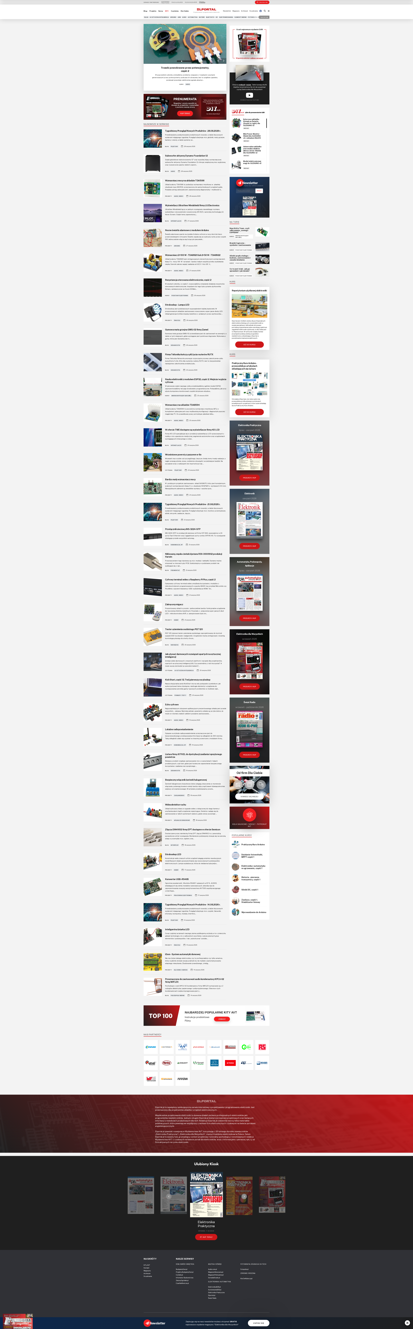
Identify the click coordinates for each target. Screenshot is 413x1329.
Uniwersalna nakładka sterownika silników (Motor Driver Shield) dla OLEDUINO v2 (252, 150)
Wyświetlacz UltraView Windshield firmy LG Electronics (192, 205)
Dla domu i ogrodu (180, 970)
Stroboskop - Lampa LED (177, 304)
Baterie (202, 17)
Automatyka (192, 17)
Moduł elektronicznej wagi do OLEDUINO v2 (252, 162)
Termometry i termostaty (189, 81)
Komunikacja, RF (177, 544)
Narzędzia (174, 645)
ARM (179, 17)
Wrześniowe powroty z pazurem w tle (183, 454)
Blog (145, 11)
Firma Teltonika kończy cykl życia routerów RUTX (189, 354)
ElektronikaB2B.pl (214, 1287)
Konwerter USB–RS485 (177, 879)
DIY (217, 17)
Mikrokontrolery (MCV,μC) (181, 395)
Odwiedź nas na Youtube (249, 100)
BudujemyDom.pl (181, 1269)
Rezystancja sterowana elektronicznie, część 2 (188, 280)
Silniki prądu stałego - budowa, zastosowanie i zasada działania (240, 258)
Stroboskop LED (173, 854)
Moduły (246, 128)
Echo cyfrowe (172, 704)
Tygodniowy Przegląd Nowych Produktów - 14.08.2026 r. (192, 904)
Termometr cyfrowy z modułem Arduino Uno (185, 67)
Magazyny (236, 11)
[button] (218, 61)
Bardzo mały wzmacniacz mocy (180, 479)
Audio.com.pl (212, 1269)
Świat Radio (212, 1298)
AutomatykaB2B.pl (214, 1290)
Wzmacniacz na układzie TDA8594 (182, 405)
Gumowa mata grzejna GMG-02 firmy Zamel (186, 329)
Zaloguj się (263, 2)
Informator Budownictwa (184, 1278)
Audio (184, 17)
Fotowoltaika (253, 17)
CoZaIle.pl (179, 1275)
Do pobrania (253, 11)
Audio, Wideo (178, 196)
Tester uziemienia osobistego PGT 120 (184, 629)
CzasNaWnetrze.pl (182, 1283)
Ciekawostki (175, 345)
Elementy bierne (241, 17)
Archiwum (244, 11)
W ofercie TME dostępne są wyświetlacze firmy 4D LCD (192, 429)
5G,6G (146, 17)
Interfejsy (175, 845)
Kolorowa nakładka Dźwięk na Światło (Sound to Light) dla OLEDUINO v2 (251, 122)
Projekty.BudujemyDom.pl (184, 1272)
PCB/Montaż (175, 570)
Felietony (174, 146)
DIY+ (167, 11)
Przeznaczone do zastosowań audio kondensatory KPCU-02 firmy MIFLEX (194, 980)
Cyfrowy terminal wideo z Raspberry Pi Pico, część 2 (190, 579)
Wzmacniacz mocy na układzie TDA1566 (184, 180)
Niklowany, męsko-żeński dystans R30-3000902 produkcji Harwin (193, 555)
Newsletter (227, 11)
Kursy (160, 11)
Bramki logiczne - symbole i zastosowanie (240, 244)
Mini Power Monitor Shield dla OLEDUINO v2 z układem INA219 (252, 136)
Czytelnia (175, 11)
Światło (177, 320)
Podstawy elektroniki (180, 295)
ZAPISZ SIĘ (258, 1323)
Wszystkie (264, 17)
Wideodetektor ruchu (175, 804)
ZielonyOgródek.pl (182, 1280)
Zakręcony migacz (174, 604)
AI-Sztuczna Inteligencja (159, 17)
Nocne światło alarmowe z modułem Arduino (187, 230)
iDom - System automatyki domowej (182, 954)
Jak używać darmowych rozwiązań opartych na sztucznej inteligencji (193, 655)
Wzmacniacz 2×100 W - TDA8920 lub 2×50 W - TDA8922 (192, 255)
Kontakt (146, 1268)
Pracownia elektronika (183, 895)
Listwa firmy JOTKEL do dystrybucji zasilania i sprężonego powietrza (193, 755)
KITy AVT (147, 1265)
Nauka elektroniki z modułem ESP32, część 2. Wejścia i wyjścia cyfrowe (195, 380)
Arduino (173, 17)
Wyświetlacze (176, 221)
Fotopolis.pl (244, 1269)
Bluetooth (210, 17)
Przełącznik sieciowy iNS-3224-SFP (182, 529)
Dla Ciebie (185, 11)
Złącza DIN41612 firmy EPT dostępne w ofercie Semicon (192, 829)
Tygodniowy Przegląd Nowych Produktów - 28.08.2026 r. (193, 130)
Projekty (152, 11)
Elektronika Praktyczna (216, 1292)
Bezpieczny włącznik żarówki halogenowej (186, 779)
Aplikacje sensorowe (182, 820)
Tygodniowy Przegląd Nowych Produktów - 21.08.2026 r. (192, 504)
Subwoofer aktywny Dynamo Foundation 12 (186, 155)
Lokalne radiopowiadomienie (179, 729)
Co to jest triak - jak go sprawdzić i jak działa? (240, 270)
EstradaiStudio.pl (214, 1278)
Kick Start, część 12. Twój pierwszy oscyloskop (187, 679)
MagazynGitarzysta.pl (215, 1272)
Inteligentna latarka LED (177, 929)
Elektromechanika (226, 17)
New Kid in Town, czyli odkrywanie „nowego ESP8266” (239, 230)
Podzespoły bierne (177, 995)
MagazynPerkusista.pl (216, 1275)
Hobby (176, 620)
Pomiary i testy (180, 695)
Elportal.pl (211, 1295)
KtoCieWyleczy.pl (246, 1278)
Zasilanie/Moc (179, 795)
